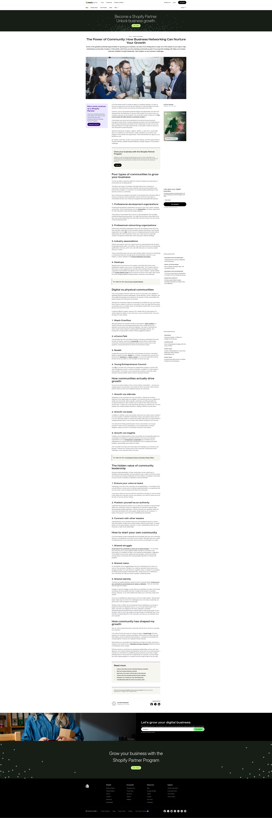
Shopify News (94, 7)
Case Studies (103, 7)
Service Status (171, 796)
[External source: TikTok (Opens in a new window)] (178, 811)
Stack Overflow (149, 323)
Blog (87, 7)
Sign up (118, 165)
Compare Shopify (151, 791)
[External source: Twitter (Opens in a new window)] (155, 704)
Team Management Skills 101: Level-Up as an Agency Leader (131, 679)
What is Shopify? (110, 788)
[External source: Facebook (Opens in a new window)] (151, 704)
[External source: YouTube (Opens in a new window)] (171, 811)
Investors (108, 796)
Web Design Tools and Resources (173, 257)
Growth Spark (147, 633)
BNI (126, 232)
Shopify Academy (118, 2)
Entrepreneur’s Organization (133, 439)
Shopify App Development (171, 264)
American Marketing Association (140, 256)
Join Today (136, 25)
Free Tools (150, 799)
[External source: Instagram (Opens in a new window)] (175, 811)
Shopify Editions (110, 791)
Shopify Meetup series (122, 272)
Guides (149, 794)
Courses (149, 796)
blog (130, 36)
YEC (115, 367)
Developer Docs (131, 788)
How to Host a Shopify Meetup (134, 282)
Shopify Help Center (173, 788)
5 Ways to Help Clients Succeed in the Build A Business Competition (132, 668)
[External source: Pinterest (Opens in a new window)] (185, 811)
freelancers (123, 357)
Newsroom (109, 799)
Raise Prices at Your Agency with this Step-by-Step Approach (131, 673)
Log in (174, 2)
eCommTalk (134, 341)
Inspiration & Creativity (171, 278)
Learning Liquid (168, 342)
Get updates (175, 204)
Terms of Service (105, 811)
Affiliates (129, 799)
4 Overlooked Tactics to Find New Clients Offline (139, 457)
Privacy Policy (122, 811)
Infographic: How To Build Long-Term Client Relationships (130, 677)
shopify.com (167, 2)
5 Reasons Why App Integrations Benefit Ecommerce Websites (131, 675)
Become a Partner (94, 124)
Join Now (182, 2)
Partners (129, 796)
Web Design (167, 335)
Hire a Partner (171, 794)
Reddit (130, 355)
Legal (114, 811)
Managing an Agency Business (139, 644)
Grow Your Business (138, 36)
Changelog (150, 802)
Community (109, 2)
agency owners (133, 357)
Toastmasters (141, 209)
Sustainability (109, 802)
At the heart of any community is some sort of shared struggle (130, 548)
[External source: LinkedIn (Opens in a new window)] (159, 704)
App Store (129, 794)
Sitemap (130, 811)
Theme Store (130, 791)
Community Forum (172, 791)
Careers (108, 794)
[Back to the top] (87, 786)
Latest (110, 7)
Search (183, 7)
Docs (102, 2)
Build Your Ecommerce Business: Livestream (127, 671)
